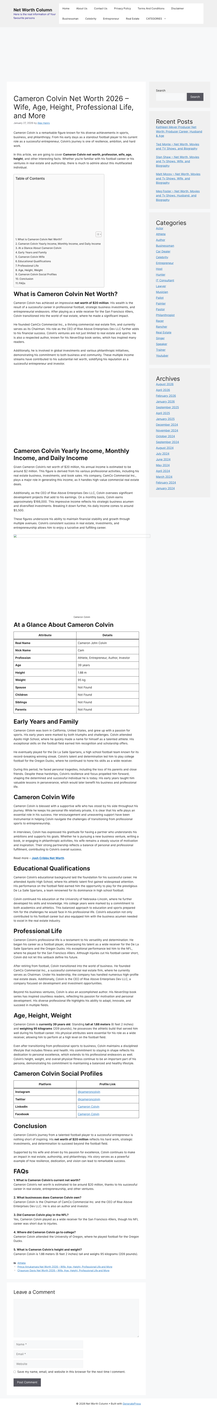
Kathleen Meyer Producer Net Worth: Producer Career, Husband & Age (179, 131)
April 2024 (163, 471)
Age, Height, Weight (30, 270)
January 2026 (165, 401)
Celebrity (90, 18)
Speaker (161, 344)
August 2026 (165, 384)
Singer (160, 338)
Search (160, 90)
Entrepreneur (111, 18)
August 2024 (165, 448)
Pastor (160, 309)
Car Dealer (163, 251)
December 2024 (167, 424)
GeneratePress (132, 1403)
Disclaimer (177, 8)
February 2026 (166, 395)
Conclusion (26, 278)
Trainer (160, 350)
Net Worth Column (33, 9)
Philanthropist (165, 315)
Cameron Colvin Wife (31, 256)
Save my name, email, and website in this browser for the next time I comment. (71, 1371)
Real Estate (132, 18)
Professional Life (28, 265)
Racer (160, 321)
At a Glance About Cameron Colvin (39, 248)
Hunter (160, 274)
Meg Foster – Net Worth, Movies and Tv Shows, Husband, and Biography (178, 196)
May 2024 (163, 465)
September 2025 (167, 407)
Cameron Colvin (88, 1106)
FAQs (22, 283)
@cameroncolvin (89, 1092)
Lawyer (161, 286)
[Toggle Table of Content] (97, 234)
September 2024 (167, 442)
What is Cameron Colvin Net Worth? (40, 239)
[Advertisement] (108, 53)
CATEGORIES (154, 18)
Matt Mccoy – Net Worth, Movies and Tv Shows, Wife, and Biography (178, 178)
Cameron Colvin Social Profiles (37, 274)
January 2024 (165, 488)
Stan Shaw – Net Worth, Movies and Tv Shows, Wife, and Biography (177, 161)
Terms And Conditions (151, 8)
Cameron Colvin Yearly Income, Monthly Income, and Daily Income (59, 243)
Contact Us (100, 8)
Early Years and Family (32, 252)
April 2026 (163, 390)
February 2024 (166, 482)
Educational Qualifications (34, 261)
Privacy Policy (122, 8)
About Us (81, 8)
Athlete (21, 1262)
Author (160, 240)
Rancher (161, 326)
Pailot (160, 297)
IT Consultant (165, 280)
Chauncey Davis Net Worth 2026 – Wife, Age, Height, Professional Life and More (63, 1270)
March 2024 (164, 476)
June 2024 (163, 459)
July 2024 (162, 453)
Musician (162, 292)
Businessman (70, 18)
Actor (159, 228)
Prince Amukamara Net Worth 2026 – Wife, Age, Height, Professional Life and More (64, 1266)
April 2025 (163, 413)
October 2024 (165, 436)
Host (159, 269)
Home (66, 8)
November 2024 (167, 430)
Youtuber (162, 355)
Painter (161, 303)
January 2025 (165, 419)
